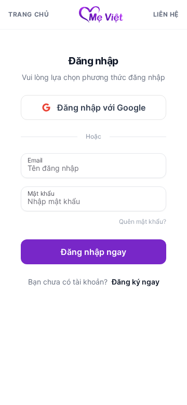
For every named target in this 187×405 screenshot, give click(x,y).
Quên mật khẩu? (142, 221)
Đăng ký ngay (135, 281)
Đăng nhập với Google (101, 107)
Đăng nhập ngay (93, 252)
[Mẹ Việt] (101, 14)
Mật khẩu (41, 192)
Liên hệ (166, 14)
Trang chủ (28, 14)
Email (35, 159)
